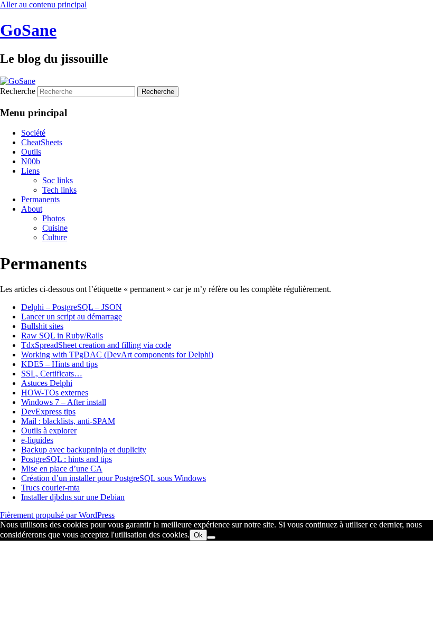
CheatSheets (41, 142)
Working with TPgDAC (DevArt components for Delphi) (117, 354)
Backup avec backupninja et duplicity (83, 449)
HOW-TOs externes (54, 392)
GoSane (28, 30)
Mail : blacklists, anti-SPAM (68, 421)
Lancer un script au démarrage (71, 316)
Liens (30, 170)
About (31, 208)
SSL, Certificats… (51, 373)
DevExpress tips (48, 411)
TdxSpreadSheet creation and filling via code (96, 345)
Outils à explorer (49, 430)
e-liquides (37, 440)
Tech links (59, 189)
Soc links (57, 180)
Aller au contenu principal (43, 4)
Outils (31, 151)
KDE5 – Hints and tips (59, 364)
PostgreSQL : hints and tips (66, 459)
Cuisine (55, 227)
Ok (198, 535)
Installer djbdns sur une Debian (73, 497)
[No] (211, 537)
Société (33, 132)
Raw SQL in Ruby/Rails (62, 335)
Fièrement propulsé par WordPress (57, 515)
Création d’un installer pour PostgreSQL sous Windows (113, 478)
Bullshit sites (42, 326)
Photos (53, 218)
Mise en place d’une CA (61, 468)
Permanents (40, 199)
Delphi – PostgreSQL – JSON (71, 307)
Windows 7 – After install (63, 402)
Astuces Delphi (46, 383)
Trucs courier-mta (50, 487)
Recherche (17, 91)
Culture (54, 237)
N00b (30, 161)
